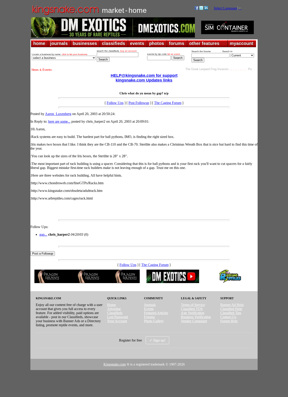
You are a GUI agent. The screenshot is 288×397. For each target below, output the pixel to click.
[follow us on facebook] (196, 9)
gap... (43, 234)
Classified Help (231, 309)
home (39, 43)
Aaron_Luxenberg (58, 114)
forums (176, 43)
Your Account (117, 321)
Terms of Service (193, 305)
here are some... (59, 121)
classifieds (113, 43)
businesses (85, 43)
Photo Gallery (154, 321)
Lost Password (117, 317)
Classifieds (114, 313)
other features (204, 43)
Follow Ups (115, 103)
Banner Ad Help (232, 305)
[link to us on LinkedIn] (206, 9)
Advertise (114, 309)
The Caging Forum (167, 103)
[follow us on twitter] (201, 9)
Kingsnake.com (115, 364)
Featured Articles (156, 313)
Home (111, 305)
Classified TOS (192, 309)
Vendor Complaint (194, 321)
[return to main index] (65, 15)
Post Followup (138, 103)
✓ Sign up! (157, 340)
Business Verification (196, 317)
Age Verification (192, 313)
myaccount (241, 43)
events (137, 43)
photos (156, 43)
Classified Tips (230, 313)
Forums (149, 317)
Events (149, 309)
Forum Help (229, 321)
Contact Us (228, 317)
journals (59, 43)
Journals (150, 305)
